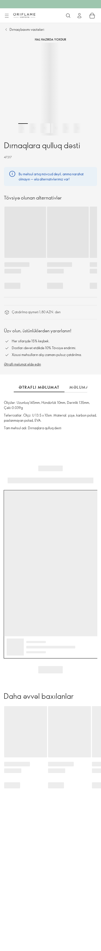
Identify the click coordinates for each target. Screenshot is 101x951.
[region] (50, 89)
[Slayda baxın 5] (67, 128)
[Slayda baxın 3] (45, 128)
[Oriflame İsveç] (24, 15)
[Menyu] (7, 16)
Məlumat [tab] (80, 387)
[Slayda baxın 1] (23, 128)
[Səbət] (92, 15)
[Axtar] (68, 15)
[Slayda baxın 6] (78, 128)
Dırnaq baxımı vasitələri (27, 29)
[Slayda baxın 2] (34, 128)
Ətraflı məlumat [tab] (39, 387)
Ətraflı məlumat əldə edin (22, 364)
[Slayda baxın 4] (56, 128)
